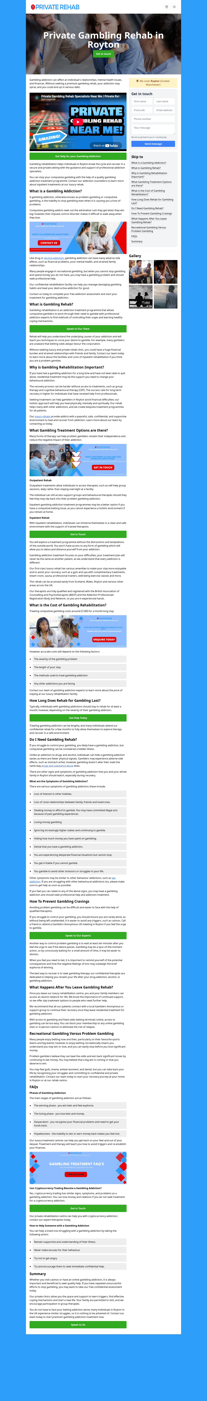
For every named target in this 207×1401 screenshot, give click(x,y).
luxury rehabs (42, 416)
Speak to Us (78, 1324)
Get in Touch (78, 534)
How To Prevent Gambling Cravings (151, 213)
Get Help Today (78, 718)
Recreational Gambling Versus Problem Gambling (148, 229)
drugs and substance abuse (57, 765)
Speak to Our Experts (78, 935)
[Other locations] (167, 7)
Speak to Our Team (78, 328)
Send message (153, 144)
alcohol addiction (54, 258)
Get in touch (103, 54)
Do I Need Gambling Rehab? (147, 208)
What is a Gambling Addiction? (148, 162)
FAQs (134, 236)
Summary (136, 241)
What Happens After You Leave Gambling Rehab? (149, 220)
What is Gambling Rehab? (146, 168)
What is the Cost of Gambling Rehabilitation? (148, 192)
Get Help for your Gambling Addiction (78, 156)
